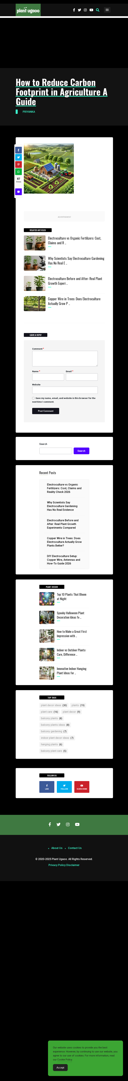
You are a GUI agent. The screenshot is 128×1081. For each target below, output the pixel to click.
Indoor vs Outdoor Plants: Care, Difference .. (71, 652)
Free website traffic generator (15, 2)
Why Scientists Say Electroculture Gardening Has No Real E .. (76, 260)
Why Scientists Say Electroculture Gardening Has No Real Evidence (62, 506)
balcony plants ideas (55, 724)
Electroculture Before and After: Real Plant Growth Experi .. (75, 281)
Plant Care (49, 711)
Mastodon (5, 883)
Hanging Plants (51, 744)
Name (36, 371)
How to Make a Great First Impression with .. (72, 633)
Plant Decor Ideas (54, 705)
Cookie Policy (64, 1059)
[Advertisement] (64, 43)
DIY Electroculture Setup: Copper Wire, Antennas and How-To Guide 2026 (63, 560)
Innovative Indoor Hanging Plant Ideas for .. (71, 670)
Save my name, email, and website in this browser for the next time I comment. (64, 400)
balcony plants (51, 718)
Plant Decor (71, 711)
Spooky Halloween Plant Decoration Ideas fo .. (70, 614)
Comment (38, 348)
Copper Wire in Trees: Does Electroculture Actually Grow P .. (74, 301)
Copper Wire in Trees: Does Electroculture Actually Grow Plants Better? (64, 542)
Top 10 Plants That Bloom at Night (71, 596)
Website (36, 384)
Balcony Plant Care (53, 750)
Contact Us (75, 848)
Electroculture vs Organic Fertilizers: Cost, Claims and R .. (74, 240)
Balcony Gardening (53, 731)
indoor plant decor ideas (57, 737)
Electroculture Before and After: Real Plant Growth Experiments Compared (62, 524)
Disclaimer (73, 865)
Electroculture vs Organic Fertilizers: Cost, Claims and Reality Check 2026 (64, 488)
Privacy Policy (57, 865)
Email (69, 371)
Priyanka (29, 111)
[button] (98, 10)
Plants (78, 705)
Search (43, 444)
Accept (60, 1067)
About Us (56, 848)
